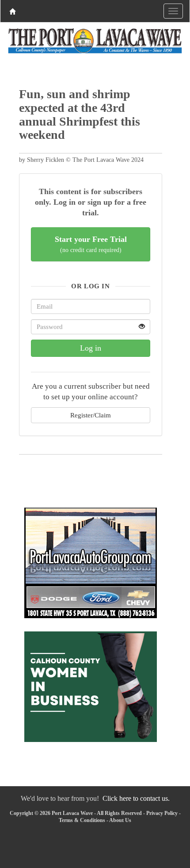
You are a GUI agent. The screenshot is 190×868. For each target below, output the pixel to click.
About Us (120, 820)
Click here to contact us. (136, 798)
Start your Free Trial (91, 244)
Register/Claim (90, 415)
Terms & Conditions (82, 820)
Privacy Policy (162, 813)
